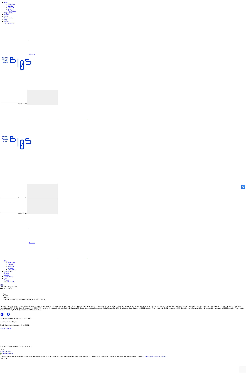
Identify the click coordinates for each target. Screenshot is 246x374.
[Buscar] (14, 183)
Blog (5, 19)
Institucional (11, 4)
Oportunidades (8, 18)
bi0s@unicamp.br (5, 328)
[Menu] (14, 133)
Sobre (5, 2)
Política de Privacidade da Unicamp (155, 356)
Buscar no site (22, 104)
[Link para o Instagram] (43, 119)
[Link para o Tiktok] (102, 119)
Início (1, 285)
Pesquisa (10, 6)
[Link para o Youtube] (73, 119)
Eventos (6, 14)
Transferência (12, 11)
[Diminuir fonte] (43, 39)
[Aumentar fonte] (14, 39)
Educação (11, 7)
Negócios (10, 9)
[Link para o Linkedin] (14, 119)
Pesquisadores (8, 13)
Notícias (6, 16)
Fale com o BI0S (9, 23)
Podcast (6, 21)
